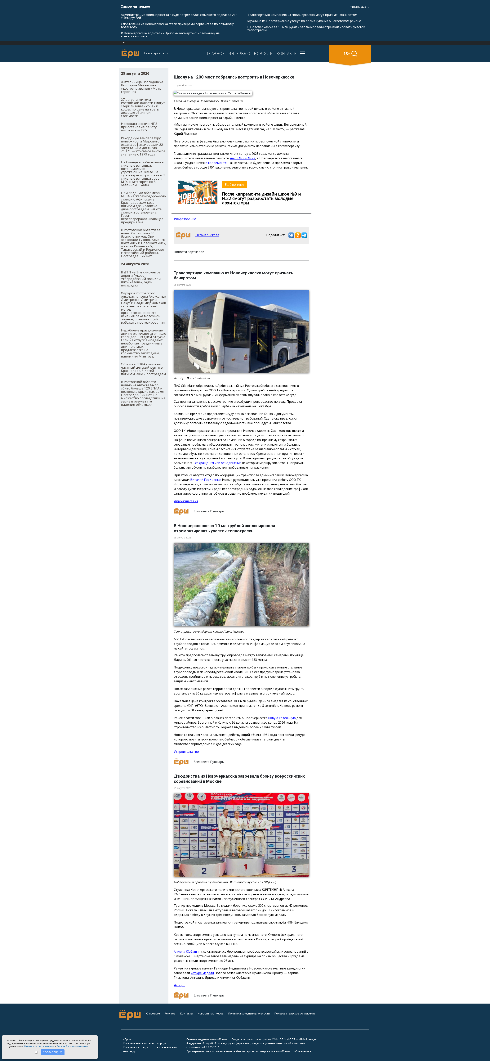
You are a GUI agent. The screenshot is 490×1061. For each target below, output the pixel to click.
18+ (347, 53)
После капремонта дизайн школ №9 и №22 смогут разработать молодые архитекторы (261, 198)
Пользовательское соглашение (294, 1013)
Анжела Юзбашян (187, 951)
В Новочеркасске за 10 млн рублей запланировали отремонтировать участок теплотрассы (306, 28)
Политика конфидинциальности (249, 1013)
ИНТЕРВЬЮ (239, 53)
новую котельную (282, 718)
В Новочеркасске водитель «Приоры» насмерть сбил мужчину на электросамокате (170, 34)
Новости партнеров (211, 1013)
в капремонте (216, 163)
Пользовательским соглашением (39, 1046)
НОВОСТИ (263, 53)
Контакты (186, 1013)
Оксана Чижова (207, 235)
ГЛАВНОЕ (216, 53)
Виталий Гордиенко (205, 480)
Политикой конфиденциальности (72, 1046)
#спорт (179, 985)
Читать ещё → (359, 6)
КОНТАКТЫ (287, 53)
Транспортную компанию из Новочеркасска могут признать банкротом (302, 15)
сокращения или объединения (218, 463)
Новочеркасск (154, 53)
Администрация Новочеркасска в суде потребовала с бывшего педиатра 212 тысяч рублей (179, 16)
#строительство (186, 751)
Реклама (170, 1013)
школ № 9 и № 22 (242, 158)
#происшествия (186, 501)
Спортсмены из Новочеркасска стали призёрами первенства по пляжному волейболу (177, 25)
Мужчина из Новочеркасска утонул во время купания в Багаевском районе (304, 21)
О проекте (153, 1013)
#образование (185, 219)
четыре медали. (202, 973)
